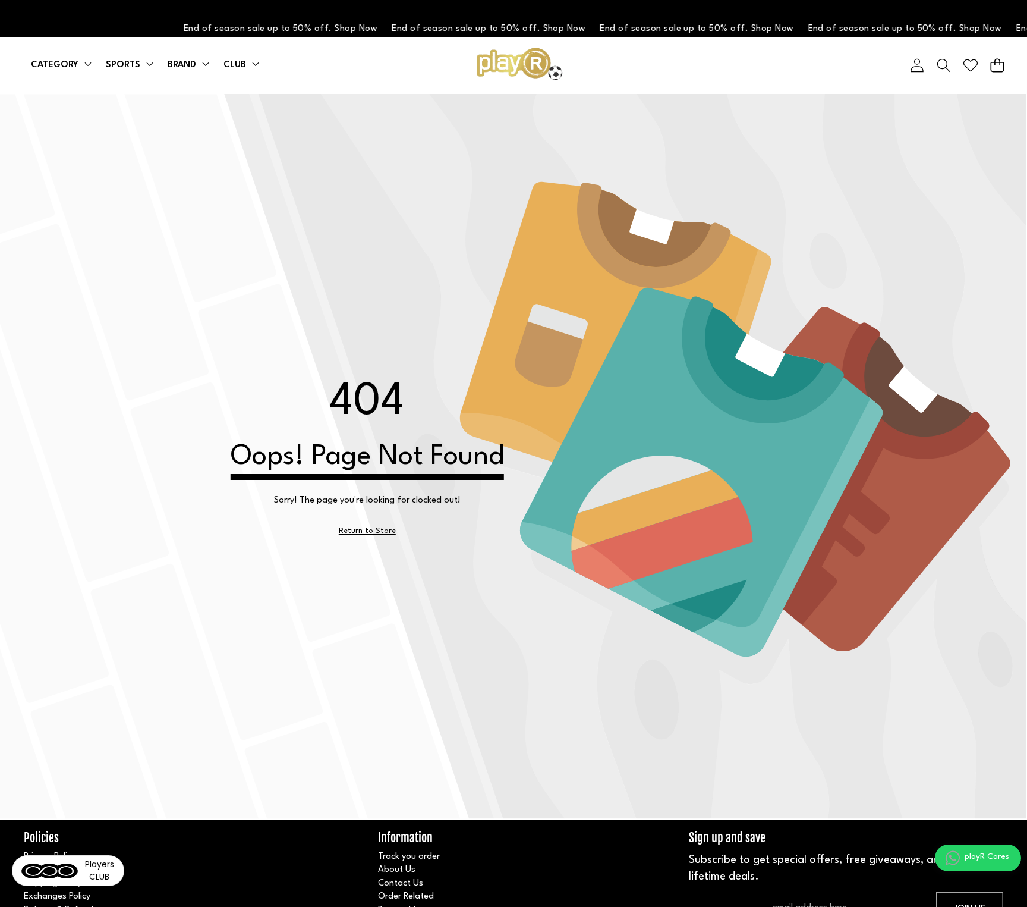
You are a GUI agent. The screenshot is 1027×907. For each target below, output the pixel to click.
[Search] (943, 65)
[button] (997, 65)
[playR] (514, 65)
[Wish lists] (970, 65)
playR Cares (987, 856)
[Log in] (916, 65)
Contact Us (400, 883)
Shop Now (345, 28)
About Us (396, 869)
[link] (367, 531)
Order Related (406, 896)
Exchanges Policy (57, 896)
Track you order (409, 856)
